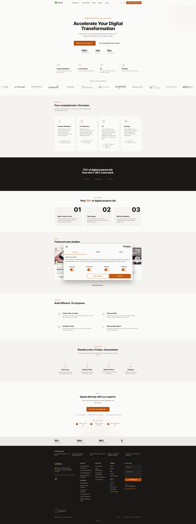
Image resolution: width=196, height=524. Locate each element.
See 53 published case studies (109, 43)
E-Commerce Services (85, 470)
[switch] (89, 270)
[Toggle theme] (121, 2)
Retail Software (84, 483)
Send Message (133, 479)
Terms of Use (113, 486)
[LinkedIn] (56, 479)
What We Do (75, 2)
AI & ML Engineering (85, 472)
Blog (111, 471)
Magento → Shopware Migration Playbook (113, 454)
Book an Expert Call (130, 488)
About (107, 2)
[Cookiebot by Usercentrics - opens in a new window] (124, 247)
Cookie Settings (114, 491)
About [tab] (121, 252)
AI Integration (98, 466)
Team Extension (99, 479)
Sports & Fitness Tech (85, 496)
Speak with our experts (84, 43)
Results (94, 2)
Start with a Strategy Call (133, 2)
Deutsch (119, 517)
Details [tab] (98, 252)
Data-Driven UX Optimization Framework (133, 454)
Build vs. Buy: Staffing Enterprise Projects (77, 454)
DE (124, 2)
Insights (100, 2)
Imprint (112, 484)
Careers (112, 473)
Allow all (120, 276)
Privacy (112, 481)
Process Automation (100, 477)
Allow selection (98, 276)
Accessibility (113, 489)
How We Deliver (86, 2)
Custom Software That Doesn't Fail (97, 454)
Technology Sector (85, 494)
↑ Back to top (98, 520)
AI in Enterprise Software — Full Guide (62, 454)
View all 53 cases (97, 285)
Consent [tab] (75, 252)
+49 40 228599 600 (130, 486)
